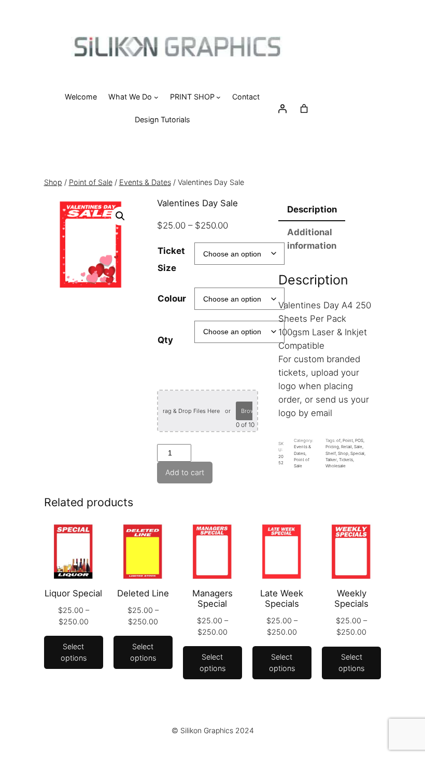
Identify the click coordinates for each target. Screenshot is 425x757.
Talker (331, 459)
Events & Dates (26, 160)
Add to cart (184, 472)
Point (348, 440)
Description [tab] (312, 209)
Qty (165, 340)
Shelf (330, 453)
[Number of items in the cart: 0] (304, 108)
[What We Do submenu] (156, 97)
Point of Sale (78, 160)
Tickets (346, 459)
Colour (172, 298)
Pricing (332, 446)
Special (357, 453)
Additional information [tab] (311, 239)
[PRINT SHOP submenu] (218, 97)
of (338, 440)
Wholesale (335, 465)
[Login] (282, 108)
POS (359, 440)
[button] (120, 216)
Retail (346, 446)
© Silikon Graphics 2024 (213, 730)
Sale (358, 446)
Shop (53, 182)
